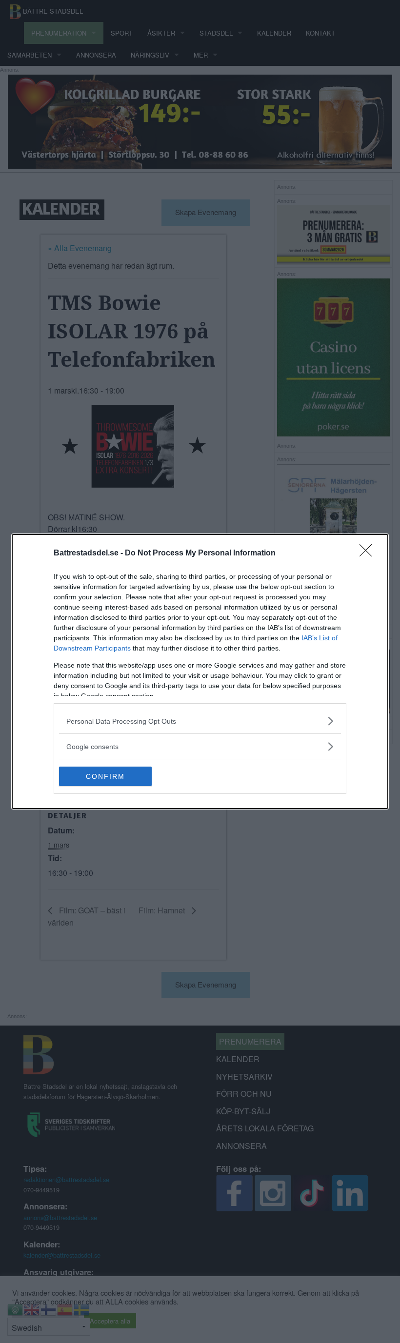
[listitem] (200, 721)
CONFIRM (105, 776)
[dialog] (200, 671)
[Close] (369, 553)
